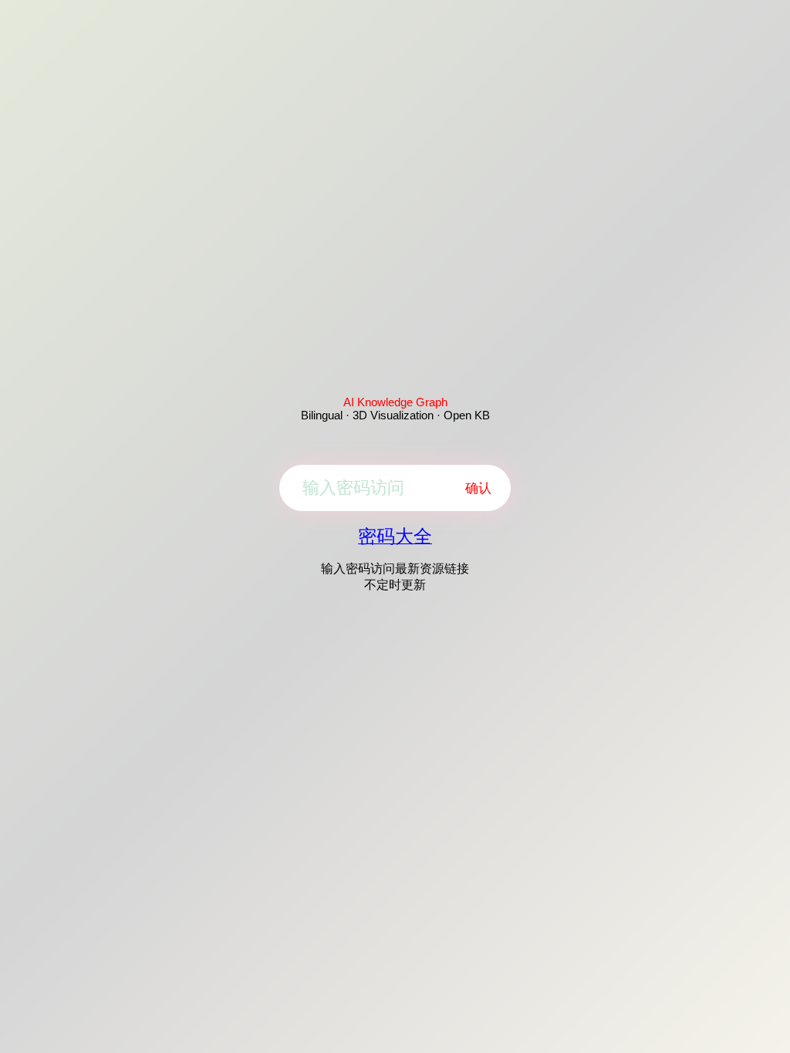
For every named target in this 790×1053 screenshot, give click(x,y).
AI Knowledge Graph (395, 402)
